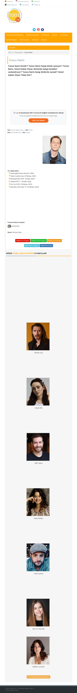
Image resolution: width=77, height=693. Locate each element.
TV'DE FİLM (45, 35)
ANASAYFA (10, 1)
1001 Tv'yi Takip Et (38, 120)
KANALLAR (37, 1)
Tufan (31, 130)
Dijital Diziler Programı (31, 245)
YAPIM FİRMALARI (12, 5)
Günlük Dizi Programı (54, 240)
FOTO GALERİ (24, 40)
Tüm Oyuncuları (38, 677)
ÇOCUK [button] (54, 35)
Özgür (28, 132)
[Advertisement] (42, 94)
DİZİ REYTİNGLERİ (32, 35)
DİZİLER (43, 40)
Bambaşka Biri (16, 132)
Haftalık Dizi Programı (22, 240)
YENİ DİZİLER (25, 5)
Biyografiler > (19, 52)
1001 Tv (15, 688)
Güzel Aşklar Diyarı (17, 130)
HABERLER (37, 5)
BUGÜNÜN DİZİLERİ (23, 1)
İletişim (16, 690)
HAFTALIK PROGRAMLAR (14, 35)
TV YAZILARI (64, 35)
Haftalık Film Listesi (46, 245)
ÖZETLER (35, 40)
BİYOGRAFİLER (11, 40)
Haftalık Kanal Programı (38, 240)
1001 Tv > (11, 52)
